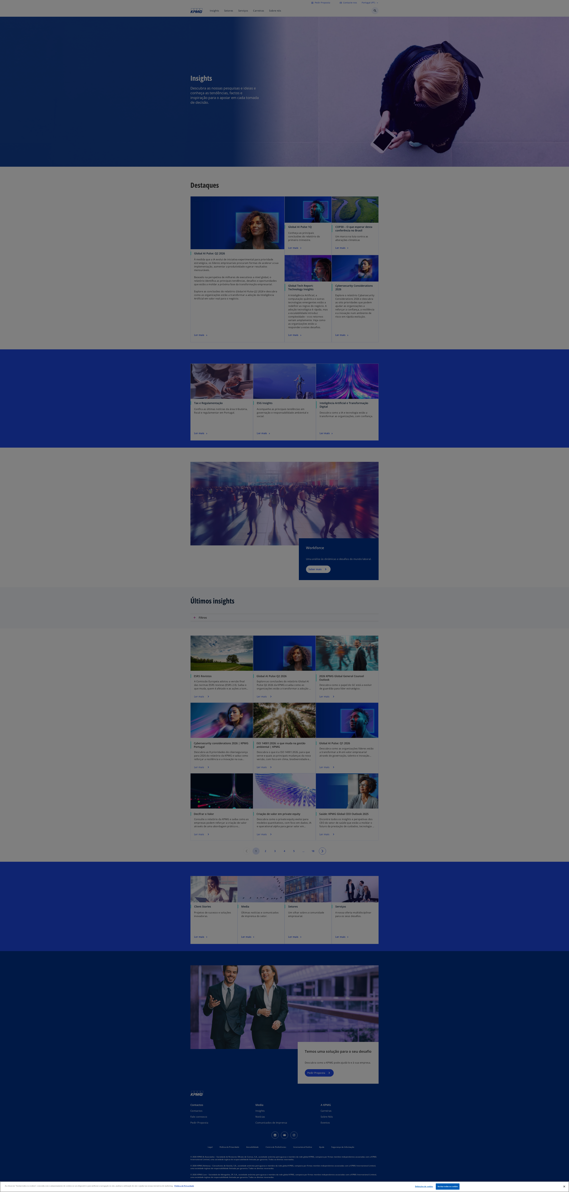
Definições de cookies (424, 1186)
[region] (284, 1186)
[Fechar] (564, 1186)
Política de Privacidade (184, 1186)
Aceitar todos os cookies (447, 1186)
